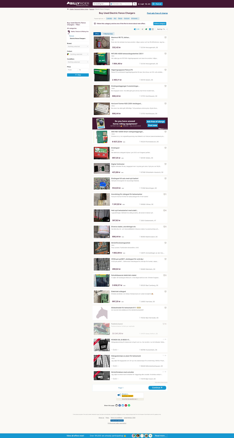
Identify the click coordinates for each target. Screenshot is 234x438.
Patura (120, 18)
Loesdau (109, 18)
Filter (78, 75)
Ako (115, 18)
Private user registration (117, 420)
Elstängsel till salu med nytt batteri (124, 178)
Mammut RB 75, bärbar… (120, 37)
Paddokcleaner (117, 324)
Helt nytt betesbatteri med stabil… (124, 210)
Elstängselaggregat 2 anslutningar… (125, 86)
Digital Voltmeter (117, 164)
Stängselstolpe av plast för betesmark (126, 356)
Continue (157, 387)
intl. (138, 29)
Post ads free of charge (157, 13)
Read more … (161, 436)
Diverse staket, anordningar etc (123, 227)
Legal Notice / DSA (129, 417)
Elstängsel (115, 148)
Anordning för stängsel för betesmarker (126, 194)
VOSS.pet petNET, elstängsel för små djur (127, 259)
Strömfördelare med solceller (122, 372)
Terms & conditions (116, 417)
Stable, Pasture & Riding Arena (79, 9)
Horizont (126, 18)
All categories (72, 28)
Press (107, 417)
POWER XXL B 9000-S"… (120, 340)
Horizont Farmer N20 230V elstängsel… (126, 103)
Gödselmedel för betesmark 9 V (123, 308)
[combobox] (78, 46)
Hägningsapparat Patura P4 (122, 70)
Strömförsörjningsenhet (120, 243)
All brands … (135, 18)
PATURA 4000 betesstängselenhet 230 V (127, 54)
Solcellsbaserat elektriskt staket (123, 275)
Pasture (91, 9)
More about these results (161, 382)
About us (101, 417)
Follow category (159, 23)
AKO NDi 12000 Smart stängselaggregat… (127, 132)
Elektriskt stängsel (118, 291)
